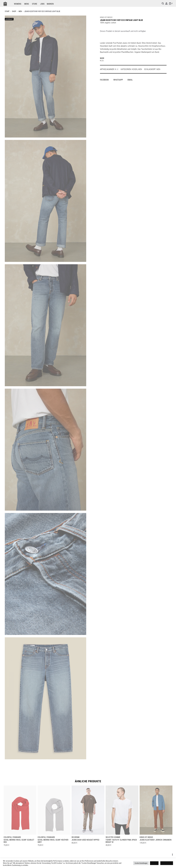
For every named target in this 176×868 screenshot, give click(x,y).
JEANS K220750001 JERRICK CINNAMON (155, 840)
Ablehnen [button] (154, 863)
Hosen (134, 69)
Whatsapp (118, 80)
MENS (26, 4)
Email (130, 80)
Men (20, 11)
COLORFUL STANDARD (12, 837)
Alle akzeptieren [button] (167, 863)
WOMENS (17, 4)
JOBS (42, 4)
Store (34, 4)
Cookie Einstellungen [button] (141, 863)
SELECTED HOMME (113, 837)
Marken (50, 4)
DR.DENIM (75, 837)
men (158, 69)
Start (7, 11)
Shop (14, 11)
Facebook (104, 80)
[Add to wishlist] (33, 788)
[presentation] (5, 810)
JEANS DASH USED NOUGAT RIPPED (85, 840)
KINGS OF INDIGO (106, 17)
